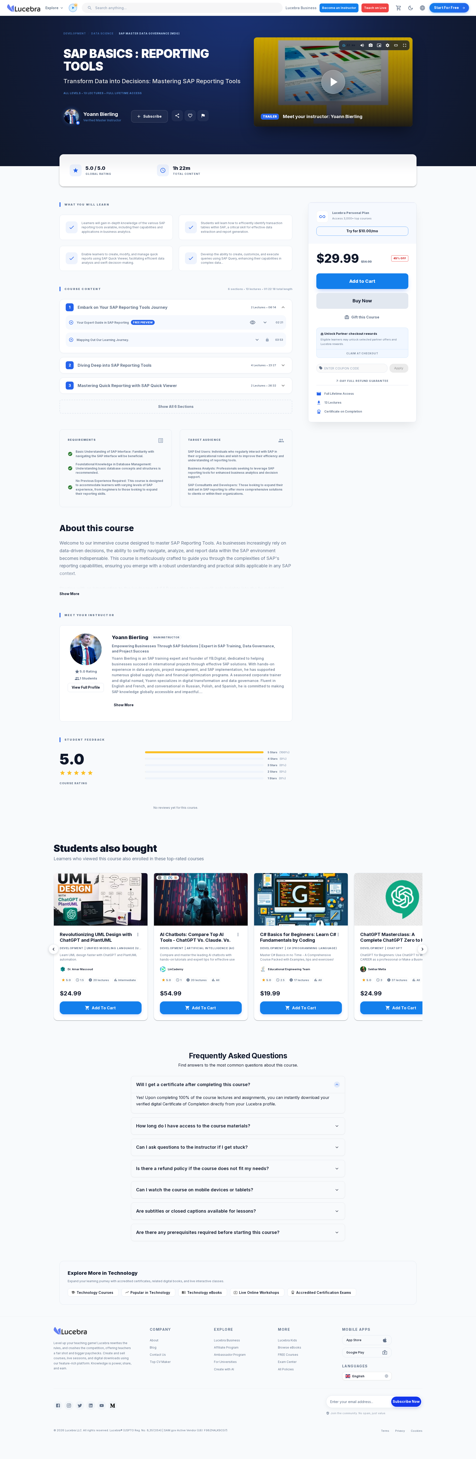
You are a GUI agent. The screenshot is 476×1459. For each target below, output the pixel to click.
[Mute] (362, 45)
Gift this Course (365, 317)
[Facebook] (58, 1405)
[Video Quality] (387, 45)
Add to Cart (362, 281)
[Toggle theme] (411, 8)
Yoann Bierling (100, 114)
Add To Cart (104, 1007)
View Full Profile (86, 687)
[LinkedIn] (90, 1405)
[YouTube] (101, 1405)
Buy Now (362, 300)
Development (74, 33)
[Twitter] (79, 1405)
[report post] (203, 115)
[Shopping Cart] (398, 7)
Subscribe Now (406, 1401)
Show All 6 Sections (176, 406)
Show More (69, 594)
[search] (89, 7)
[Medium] (112, 1405)
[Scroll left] (54, 949)
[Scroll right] (422, 949)
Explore (52, 8)
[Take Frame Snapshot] (370, 45)
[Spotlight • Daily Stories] (73, 8)
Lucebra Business (301, 8)
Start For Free (446, 8)
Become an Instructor (339, 8)
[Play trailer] (333, 82)
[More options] (138, 934)
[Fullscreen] (404, 45)
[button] (93, 1292)
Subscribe (152, 116)
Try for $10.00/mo (362, 231)
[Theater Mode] (395, 45)
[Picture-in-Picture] (379, 45)
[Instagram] (68, 1405)
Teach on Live (375, 8)
